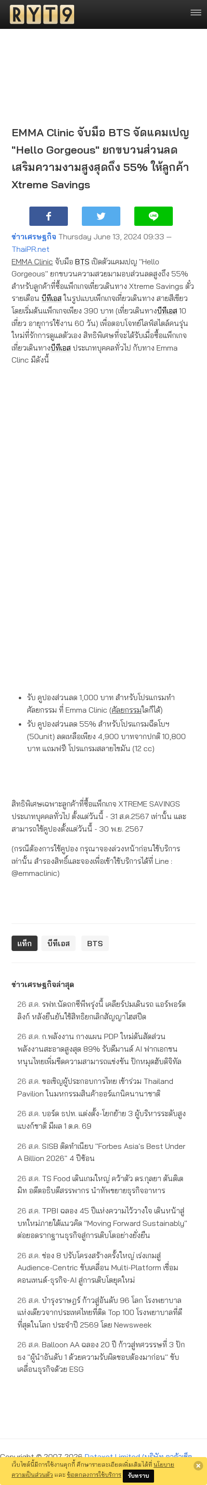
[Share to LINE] (153, 216)
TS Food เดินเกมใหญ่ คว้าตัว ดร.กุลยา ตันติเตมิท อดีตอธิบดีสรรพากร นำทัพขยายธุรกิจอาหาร (100, 1184)
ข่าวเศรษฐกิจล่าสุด (43, 984)
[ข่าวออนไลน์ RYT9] (39, 14)
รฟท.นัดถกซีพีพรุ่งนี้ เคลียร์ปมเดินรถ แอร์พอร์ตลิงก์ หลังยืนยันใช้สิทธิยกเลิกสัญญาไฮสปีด (101, 1010)
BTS (82, 261)
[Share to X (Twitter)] (101, 216)
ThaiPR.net (31, 249)
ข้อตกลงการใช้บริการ (94, 1474)
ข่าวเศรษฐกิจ (34, 236)
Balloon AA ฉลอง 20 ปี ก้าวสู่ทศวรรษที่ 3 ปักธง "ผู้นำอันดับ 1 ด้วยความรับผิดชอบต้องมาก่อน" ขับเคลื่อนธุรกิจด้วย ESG (101, 1357)
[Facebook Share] (48, 216)
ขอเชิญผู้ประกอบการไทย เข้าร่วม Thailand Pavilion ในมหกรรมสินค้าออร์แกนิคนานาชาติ (95, 1087)
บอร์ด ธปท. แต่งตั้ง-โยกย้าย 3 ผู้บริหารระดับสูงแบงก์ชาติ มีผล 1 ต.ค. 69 (101, 1119)
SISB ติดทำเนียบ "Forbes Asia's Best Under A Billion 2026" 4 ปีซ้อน (101, 1152)
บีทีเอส (51, 298)
